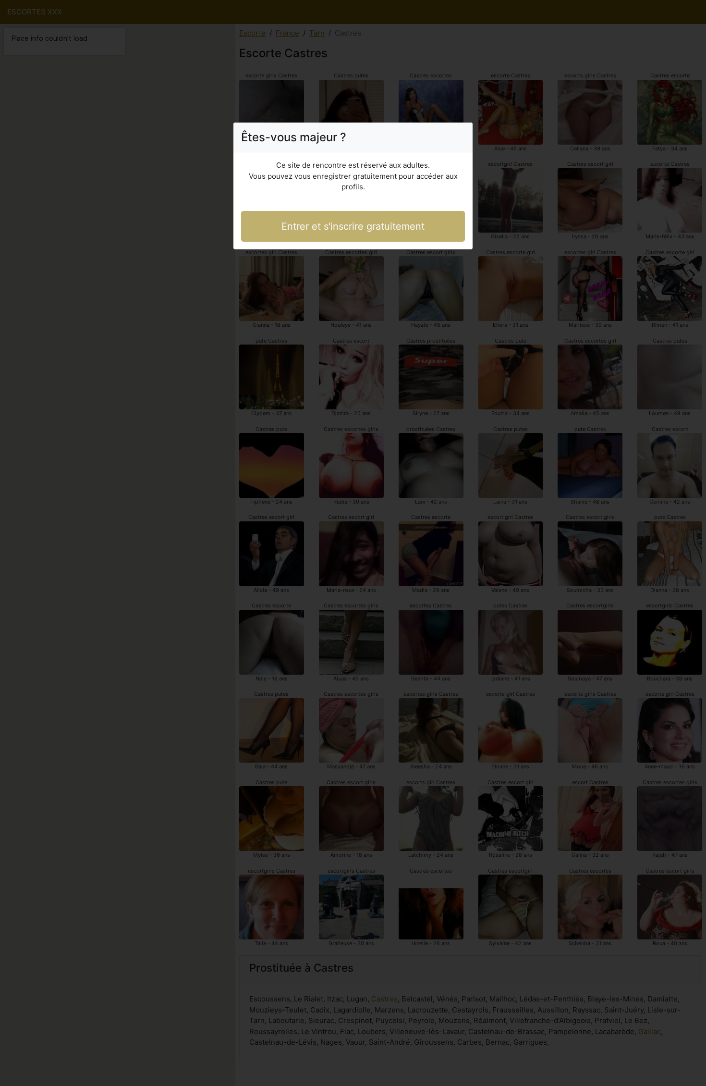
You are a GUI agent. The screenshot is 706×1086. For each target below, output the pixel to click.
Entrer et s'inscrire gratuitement (353, 226)
